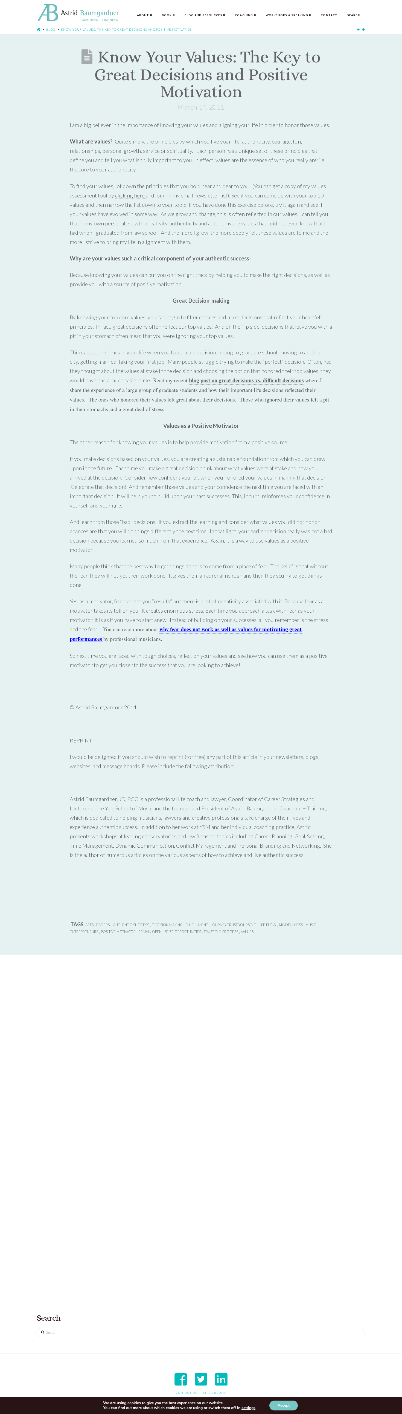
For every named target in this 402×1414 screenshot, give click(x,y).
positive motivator (118, 932)
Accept (284, 1405)
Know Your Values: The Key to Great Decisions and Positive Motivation (127, 29)
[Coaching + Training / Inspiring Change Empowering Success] (78, 12)
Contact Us (186, 1392)
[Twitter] (201, 1379)
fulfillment (196, 925)
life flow (267, 925)
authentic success (131, 925)
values (247, 932)
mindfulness (291, 925)
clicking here (130, 195)
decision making (167, 925)
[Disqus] (201, 1049)
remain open (150, 932)
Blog (51, 29)
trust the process (221, 932)
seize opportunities (182, 932)
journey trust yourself (233, 925)
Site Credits (214, 1392)
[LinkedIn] (221, 1379)
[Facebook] (181, 1379)
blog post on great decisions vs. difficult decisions (246, 380)
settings (248, 1408)
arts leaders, (97, 925)
